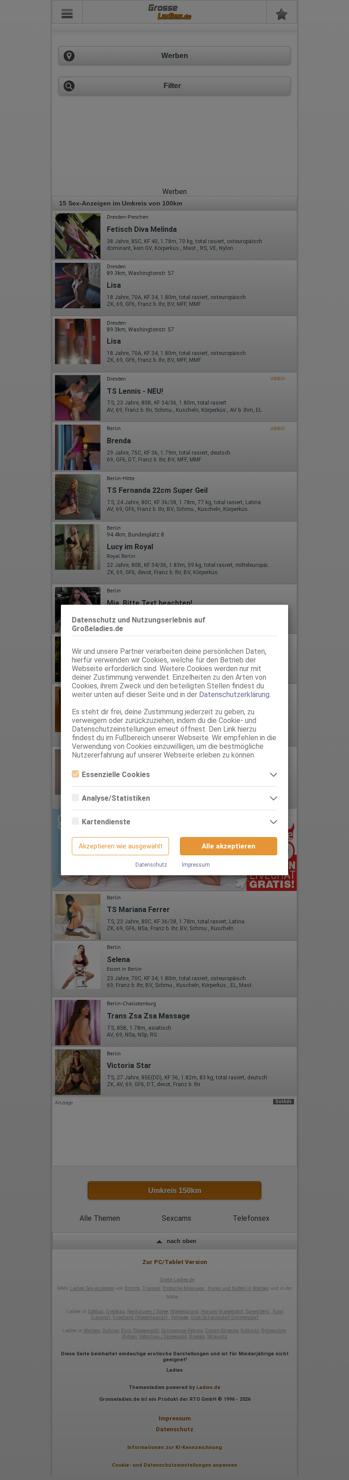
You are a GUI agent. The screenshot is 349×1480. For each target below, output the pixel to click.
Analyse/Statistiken (116, 798)
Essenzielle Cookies (116, 774)
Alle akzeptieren (228, 846)
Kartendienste (106, 822)
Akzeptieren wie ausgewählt (121, 846)
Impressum (196, 865)
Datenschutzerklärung (234, 694)
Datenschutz (151, 865)
